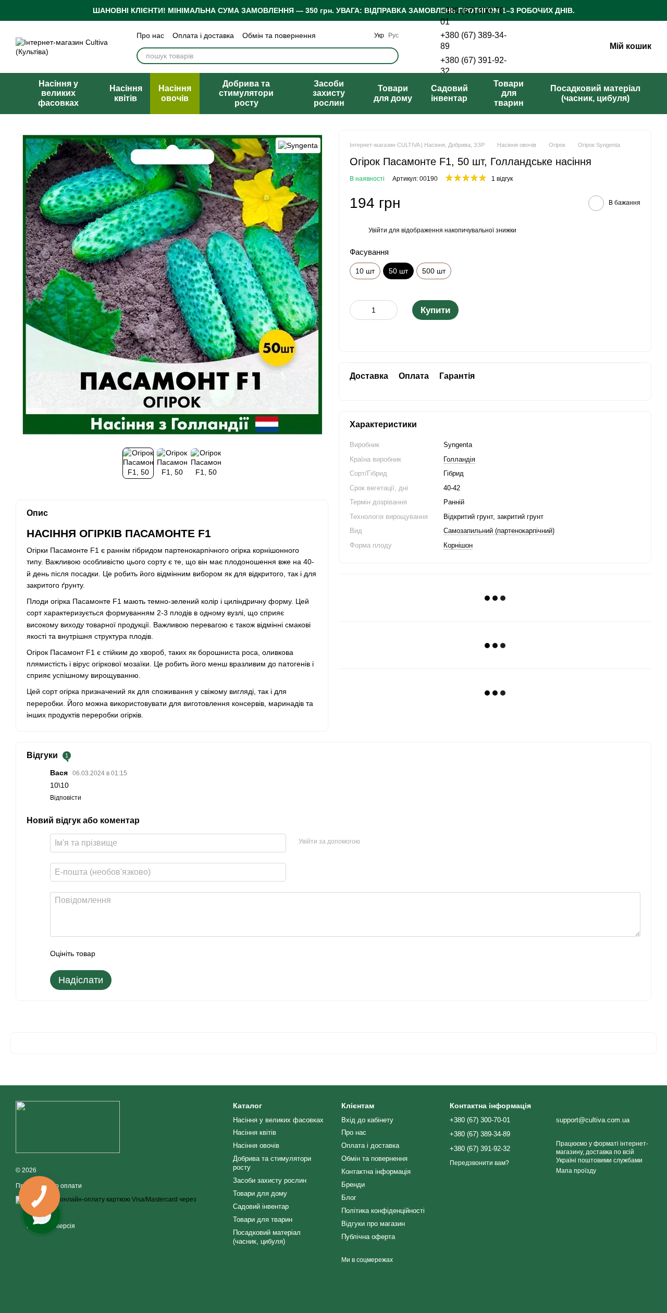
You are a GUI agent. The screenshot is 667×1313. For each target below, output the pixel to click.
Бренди (353, 1184)
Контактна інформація (376, 1171)
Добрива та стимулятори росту (246, 93)
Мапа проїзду (576, 1170)
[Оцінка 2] (129, 953)
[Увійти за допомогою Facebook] (371, 841)
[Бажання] (543, 47)
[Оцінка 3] (146, 953)
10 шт (365, 271)
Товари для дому (393, 93)
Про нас (150, 35)
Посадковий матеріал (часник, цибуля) (595, 93)
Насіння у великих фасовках (58, 93)
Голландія (459, 459)
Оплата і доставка (203, 35)
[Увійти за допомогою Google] (388, 841)
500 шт (434, 271)
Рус (393, 35)
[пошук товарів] (390, 55)
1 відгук (502, 179)
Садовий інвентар (449, 93)
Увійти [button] (377, 230)
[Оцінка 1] (112, 953)
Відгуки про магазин (373, 1224)
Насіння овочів (174, 93)
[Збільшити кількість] (389, 310)
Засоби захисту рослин (329, 93)
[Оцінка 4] (162, 953)
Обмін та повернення (279, 35)
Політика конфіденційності (383, 1211)
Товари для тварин (508, 93)
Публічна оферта (368, 1237)
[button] (659, 10)
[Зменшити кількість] (357, 310)
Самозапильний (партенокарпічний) (498, 531)
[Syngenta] (298, 145)
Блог (348, 1197)
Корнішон (458, 545)
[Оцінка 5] (179, 953)
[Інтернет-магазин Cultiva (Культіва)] (68, 1127)
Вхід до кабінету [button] (367, 1120)
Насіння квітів (125, 93)
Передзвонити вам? (479, 1163)
